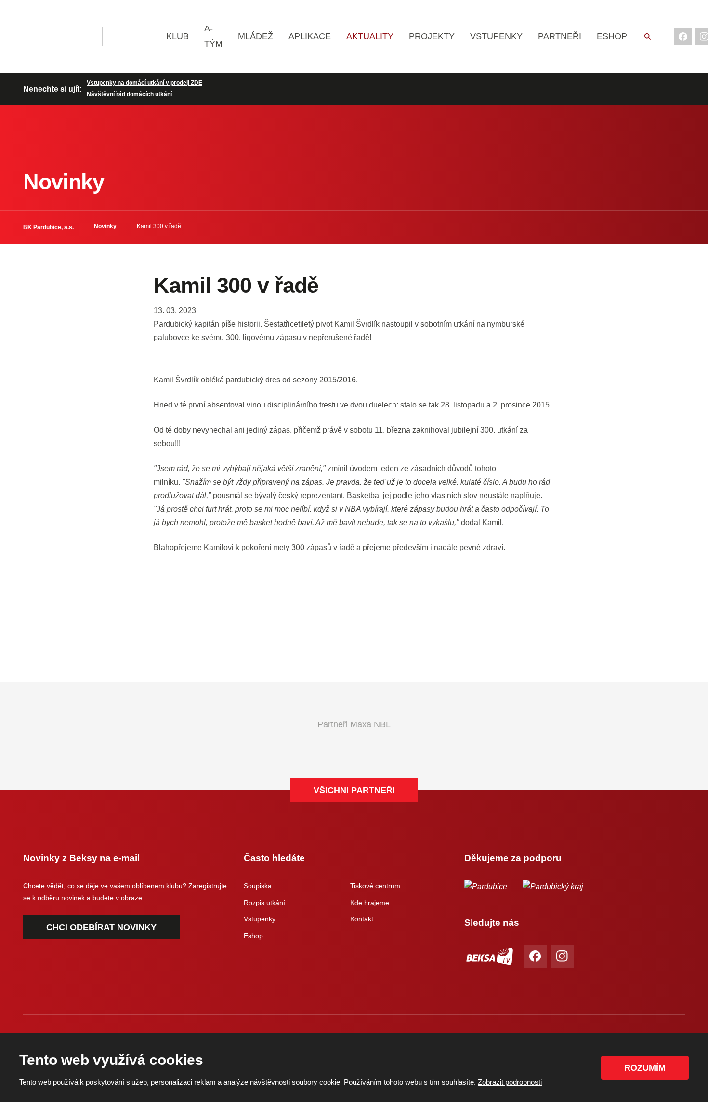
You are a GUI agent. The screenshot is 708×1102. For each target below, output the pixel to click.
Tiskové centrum (375, 886)
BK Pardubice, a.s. (48, 227)
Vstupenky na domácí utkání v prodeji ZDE (144, 82)
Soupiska (258, 886)
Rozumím (645, 1068)
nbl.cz (133, 36)
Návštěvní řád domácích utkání (129, 94)
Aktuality (369, 36)
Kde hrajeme (369, 902)
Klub (177, 36)
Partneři (559, 36)
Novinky (105, 226)
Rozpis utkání (264, 902)
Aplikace (309, 36)
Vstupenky (496, 36)
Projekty (432, 36)
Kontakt (361, 919)
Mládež (255, 36)
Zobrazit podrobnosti (510, 1082)
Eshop (612, 36)
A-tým (213, 36)
